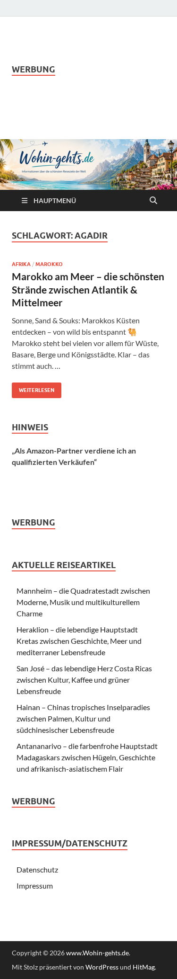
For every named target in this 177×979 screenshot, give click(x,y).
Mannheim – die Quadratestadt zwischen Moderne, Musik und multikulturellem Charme (83, 602)
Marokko (49, 264)
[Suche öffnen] (153, 201)
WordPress (101, 967)
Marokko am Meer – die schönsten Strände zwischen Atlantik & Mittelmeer (88, 289)
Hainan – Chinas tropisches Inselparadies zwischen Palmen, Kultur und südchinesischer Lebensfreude (83, 718)
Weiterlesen (33, 388)
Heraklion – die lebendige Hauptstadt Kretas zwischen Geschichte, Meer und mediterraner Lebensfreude (79, 641)
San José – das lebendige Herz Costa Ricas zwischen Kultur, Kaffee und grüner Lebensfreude (84, 679)
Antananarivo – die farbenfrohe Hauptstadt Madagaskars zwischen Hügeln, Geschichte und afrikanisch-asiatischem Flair (87, 757)
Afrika (21, 264)
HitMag (144, 967)
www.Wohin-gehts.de (97, 953)
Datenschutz (37, 869)
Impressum (35, 885)
